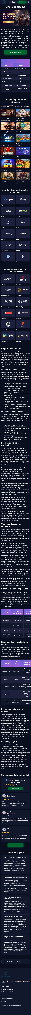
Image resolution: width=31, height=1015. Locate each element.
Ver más (15, 845)
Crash (18, 106)
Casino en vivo (11, 106)
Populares (3, 106)
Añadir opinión (15, 788)
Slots (25, 106)
